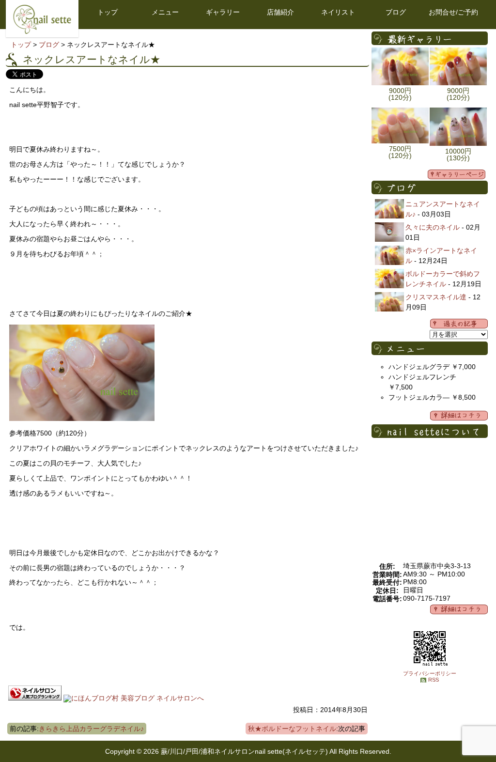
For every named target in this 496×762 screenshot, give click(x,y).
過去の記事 (459, 323)
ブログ (396, 12)
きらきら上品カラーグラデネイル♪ (91, 728)
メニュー (165, 12)
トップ (107, 12)
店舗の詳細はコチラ (459, 609)
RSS (433, 680)
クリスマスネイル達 (435, 297)
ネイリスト (338, 12)
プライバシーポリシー (429, 673)
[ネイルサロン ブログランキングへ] (35, 698)
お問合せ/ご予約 (453, 12)
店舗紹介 (280, 12)
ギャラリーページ (456, 174)
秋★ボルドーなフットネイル (292, 728)
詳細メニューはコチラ (459, 415)
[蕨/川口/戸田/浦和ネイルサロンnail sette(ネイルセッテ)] (42, 31)
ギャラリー (223, 12)
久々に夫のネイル (432, 227)
